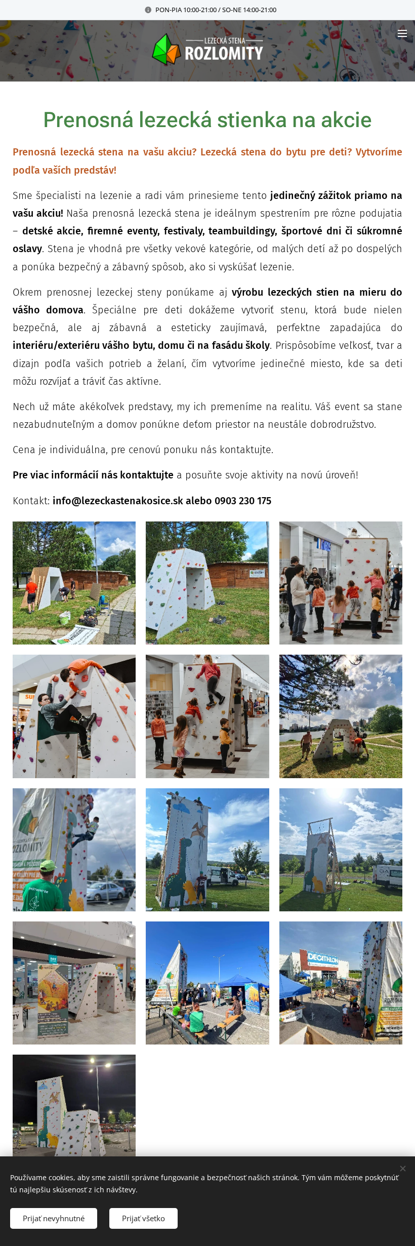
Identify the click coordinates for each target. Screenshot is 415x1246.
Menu (402, 33)
